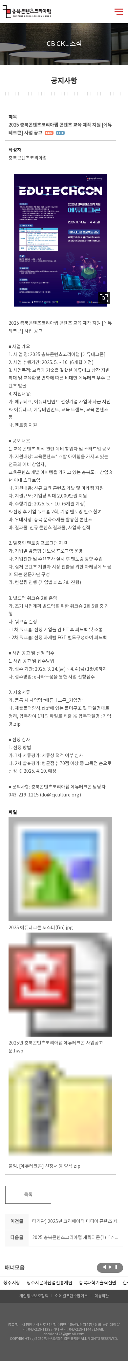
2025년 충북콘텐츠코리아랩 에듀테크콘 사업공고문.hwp (56, 1047)
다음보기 (110, 1267)
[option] (11, 1283)
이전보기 (104, 1267)
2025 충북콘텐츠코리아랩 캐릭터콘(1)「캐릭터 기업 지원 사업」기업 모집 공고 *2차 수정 (76, 1237)
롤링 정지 (116, 1267)
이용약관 (102, 1296)
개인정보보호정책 (33, 1296)
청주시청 (11, 1283)
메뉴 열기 (119, 11)
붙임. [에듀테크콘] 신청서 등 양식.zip (44, 1166)
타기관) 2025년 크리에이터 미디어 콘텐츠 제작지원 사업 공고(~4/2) (76, 1221)
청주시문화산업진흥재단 (49, 1283)
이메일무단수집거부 (71, 1296)
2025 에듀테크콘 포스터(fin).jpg (41, 928)
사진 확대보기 (104, 298)
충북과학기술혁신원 (97, 1283)
